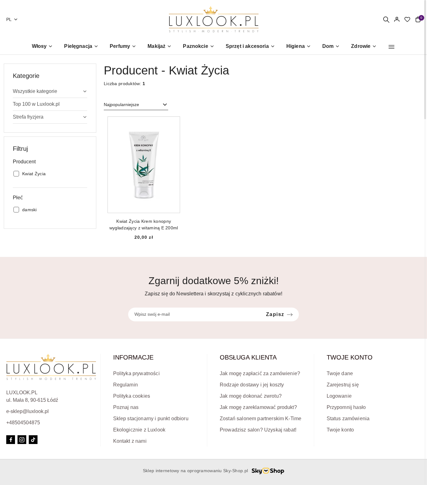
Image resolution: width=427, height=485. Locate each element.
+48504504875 (23, 422)
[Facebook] (10, 439)
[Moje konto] (396, 19)
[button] (391, 46)
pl (9, 19)
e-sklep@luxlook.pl (27, 411)
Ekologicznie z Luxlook (139, 429)
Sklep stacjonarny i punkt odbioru (150, 418)
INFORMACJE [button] (133, 357)
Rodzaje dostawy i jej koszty (252, 384)
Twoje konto (340, 429)
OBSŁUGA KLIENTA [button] (248, 357)
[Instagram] (22, 439)
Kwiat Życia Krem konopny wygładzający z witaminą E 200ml (143, 224)
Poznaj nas (126, 407)
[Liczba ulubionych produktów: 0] (407, 19)
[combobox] (136, 105)
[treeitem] (50, 91)
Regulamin (125, 384)
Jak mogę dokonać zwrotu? (251, 396)
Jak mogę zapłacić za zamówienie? (260, 373)
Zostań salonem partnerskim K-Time (260, 418)
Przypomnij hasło (346, 407)
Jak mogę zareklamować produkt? (258, 407)
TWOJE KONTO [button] (350, 357)
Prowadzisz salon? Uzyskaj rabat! (258, 429)
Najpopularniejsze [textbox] (121, 104)
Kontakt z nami (130, 441)
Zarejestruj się (343, 384)
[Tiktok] (33, 439)
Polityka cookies (131, 396)
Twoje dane (340, 373)
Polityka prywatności (136, 373)
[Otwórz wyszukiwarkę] (386, 19)
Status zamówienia (348, 418)
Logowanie (339, 396)
